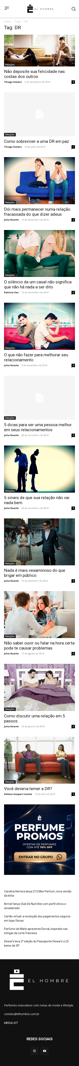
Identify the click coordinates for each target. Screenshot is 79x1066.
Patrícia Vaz (11, 292)
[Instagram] (34, 1051)
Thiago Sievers (13, 81)
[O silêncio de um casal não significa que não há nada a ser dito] (39, 253)
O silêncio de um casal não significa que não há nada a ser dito (38, 284)
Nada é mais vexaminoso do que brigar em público (34, 573)
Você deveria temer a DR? (28, 788)
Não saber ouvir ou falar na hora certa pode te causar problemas (39, 646)
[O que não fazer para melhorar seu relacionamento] (39, 326)
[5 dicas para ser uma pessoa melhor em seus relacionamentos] (39, 398)
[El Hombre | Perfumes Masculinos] (40, 8)
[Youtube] (44, 1051)
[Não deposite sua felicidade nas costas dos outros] (39, 50)
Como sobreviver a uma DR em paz (36, 141)
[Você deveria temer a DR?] (39, 760)
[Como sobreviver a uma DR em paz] (39, 114)
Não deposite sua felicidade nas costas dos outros (34, 74)
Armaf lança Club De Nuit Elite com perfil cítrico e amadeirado (35, 906)
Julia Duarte (11, 219)
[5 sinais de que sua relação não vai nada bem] (39, 469)
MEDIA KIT (11, 1023)
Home (7, 21)
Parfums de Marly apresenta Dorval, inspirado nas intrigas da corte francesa (36, 931)
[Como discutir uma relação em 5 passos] (39, 687)
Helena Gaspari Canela (18, 794)
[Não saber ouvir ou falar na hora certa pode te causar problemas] (39, 614)
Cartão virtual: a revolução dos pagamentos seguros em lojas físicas (37, 918)
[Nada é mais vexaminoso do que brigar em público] (39, 541)
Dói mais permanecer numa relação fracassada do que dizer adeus (37, 212)
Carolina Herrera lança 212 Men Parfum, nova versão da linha (38, 893)
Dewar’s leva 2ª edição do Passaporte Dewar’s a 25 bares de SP (36, 943)
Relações (10, 64)
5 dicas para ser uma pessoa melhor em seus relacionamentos (38, 427)
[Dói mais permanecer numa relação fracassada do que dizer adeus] (39, 180)
